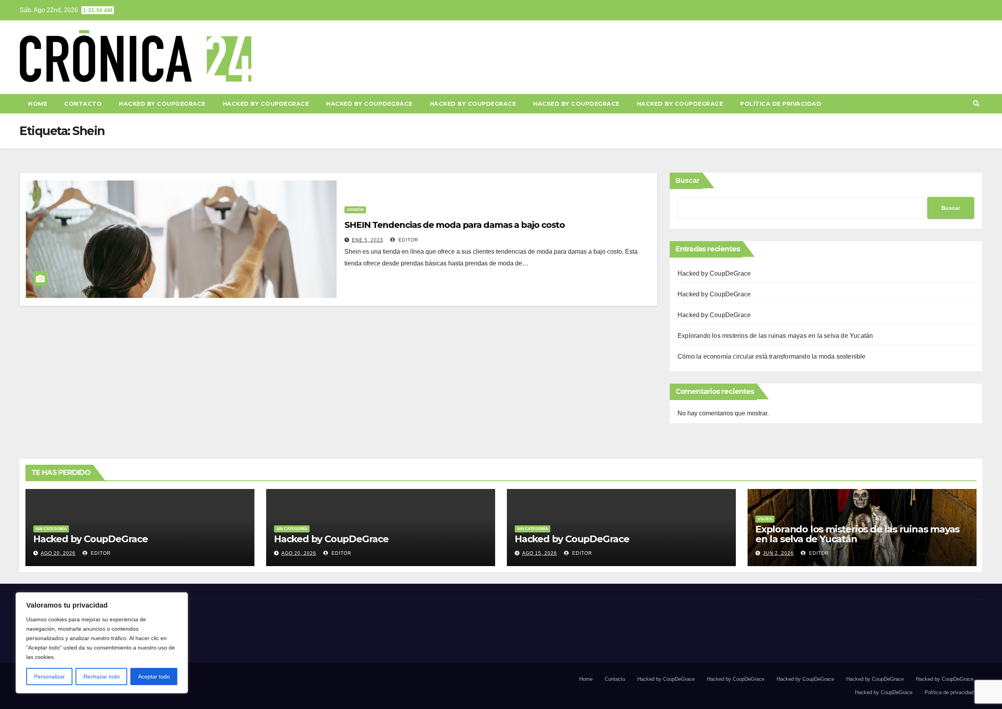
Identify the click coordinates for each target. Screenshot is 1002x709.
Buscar (687, 180)
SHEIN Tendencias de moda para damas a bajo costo (454, 225)
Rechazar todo (101, 676)
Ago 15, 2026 (539, 553)
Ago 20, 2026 (58, 553)
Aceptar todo (154, 676)
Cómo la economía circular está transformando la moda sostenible (772, 356)
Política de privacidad (780, 103)
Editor (407, 240)
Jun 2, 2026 (778, 553)
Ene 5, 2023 (367, 240)
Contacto (83, 103)
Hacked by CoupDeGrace (162, 103)
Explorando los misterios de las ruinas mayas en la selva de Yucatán (775, 335)
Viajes (765, 519)
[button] (976, 103)
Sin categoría (51, 529)
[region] (102, 642)
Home (37, 103)
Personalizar (49, 676)
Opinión (355, 209)
